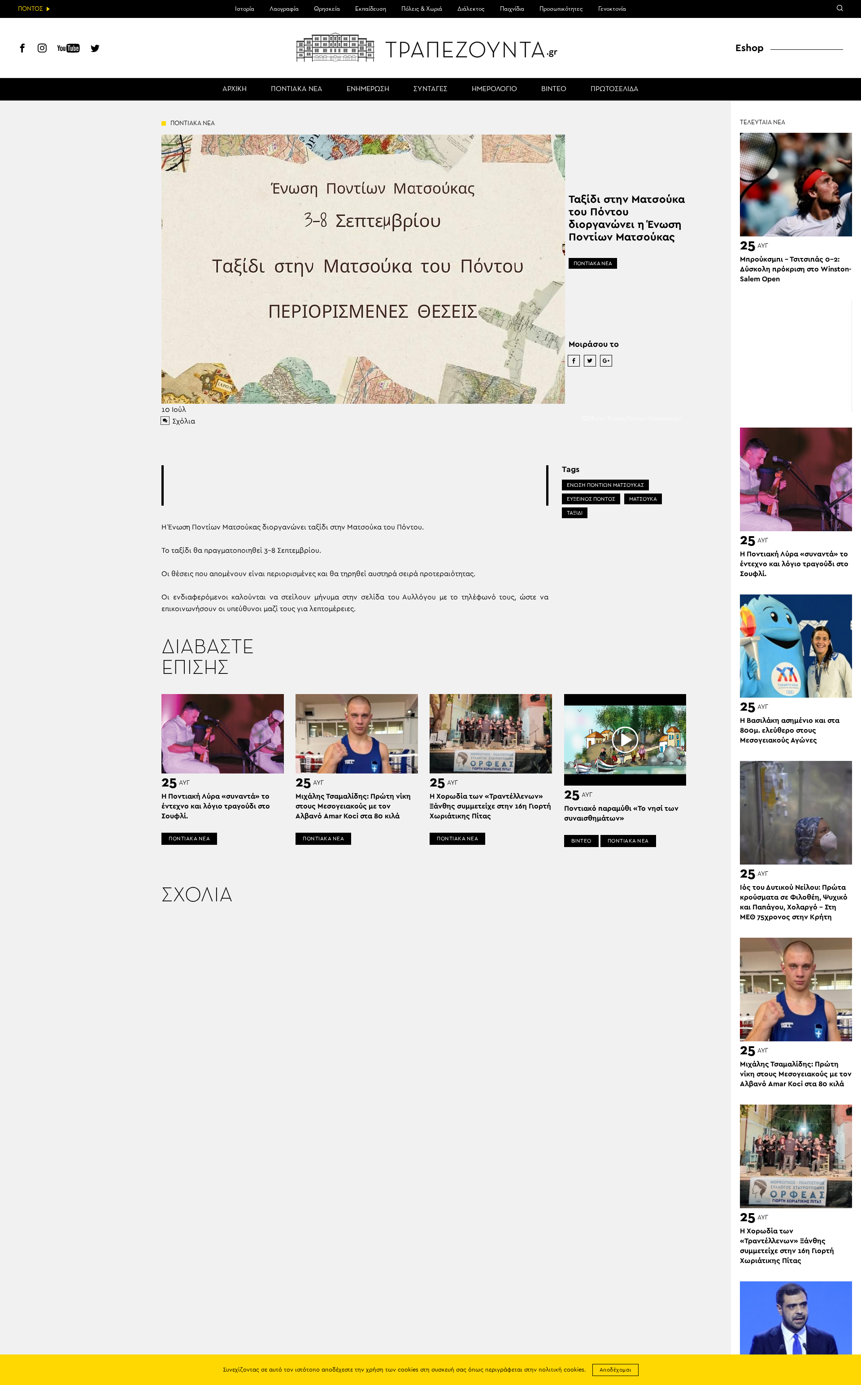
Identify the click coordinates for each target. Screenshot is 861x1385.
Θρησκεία (327, 9)
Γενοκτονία (612, 9)
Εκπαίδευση (370, 9)
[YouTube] (68, 49)
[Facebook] (22, 49)
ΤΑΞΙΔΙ (575, 513)
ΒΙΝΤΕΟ (553, 89)
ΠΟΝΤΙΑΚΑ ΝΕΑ (296, 89)
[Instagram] (42, 49)
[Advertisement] (354, 485)
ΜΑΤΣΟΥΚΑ (643, 499)
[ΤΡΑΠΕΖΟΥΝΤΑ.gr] (430, 47)
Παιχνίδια (512, 9)
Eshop (749, 48)
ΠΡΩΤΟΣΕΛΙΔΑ (615, 89)
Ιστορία (244, 9)
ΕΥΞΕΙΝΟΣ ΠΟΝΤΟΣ (591, 499)
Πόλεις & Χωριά (421, 9)
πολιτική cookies (561, 1370)
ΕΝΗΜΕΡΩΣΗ (368, 89)
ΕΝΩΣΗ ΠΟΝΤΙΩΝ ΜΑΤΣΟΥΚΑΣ (605, 485)
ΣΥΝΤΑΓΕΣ (430, 89)
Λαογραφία (284, 9)
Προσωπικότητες (561, 9)
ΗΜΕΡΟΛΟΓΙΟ (494, 89)
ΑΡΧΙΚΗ (234, 89)
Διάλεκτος (471, 9)
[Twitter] (95, 49)
